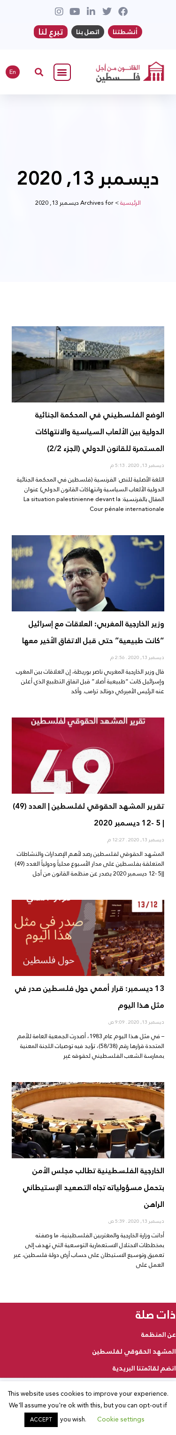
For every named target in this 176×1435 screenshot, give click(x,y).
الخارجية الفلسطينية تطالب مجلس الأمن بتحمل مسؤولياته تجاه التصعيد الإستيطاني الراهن (93, 1187)
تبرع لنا (50, 31)
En (12, 72)
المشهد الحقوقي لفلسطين (134, 1351)
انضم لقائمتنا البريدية (144, 1368)
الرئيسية (130, 203)
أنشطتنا (125, 32)
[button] (62, 72)
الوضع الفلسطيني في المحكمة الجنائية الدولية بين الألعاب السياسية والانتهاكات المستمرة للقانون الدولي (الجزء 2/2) (99, 431)
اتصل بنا (87, 32)
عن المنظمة (158, 1334)
